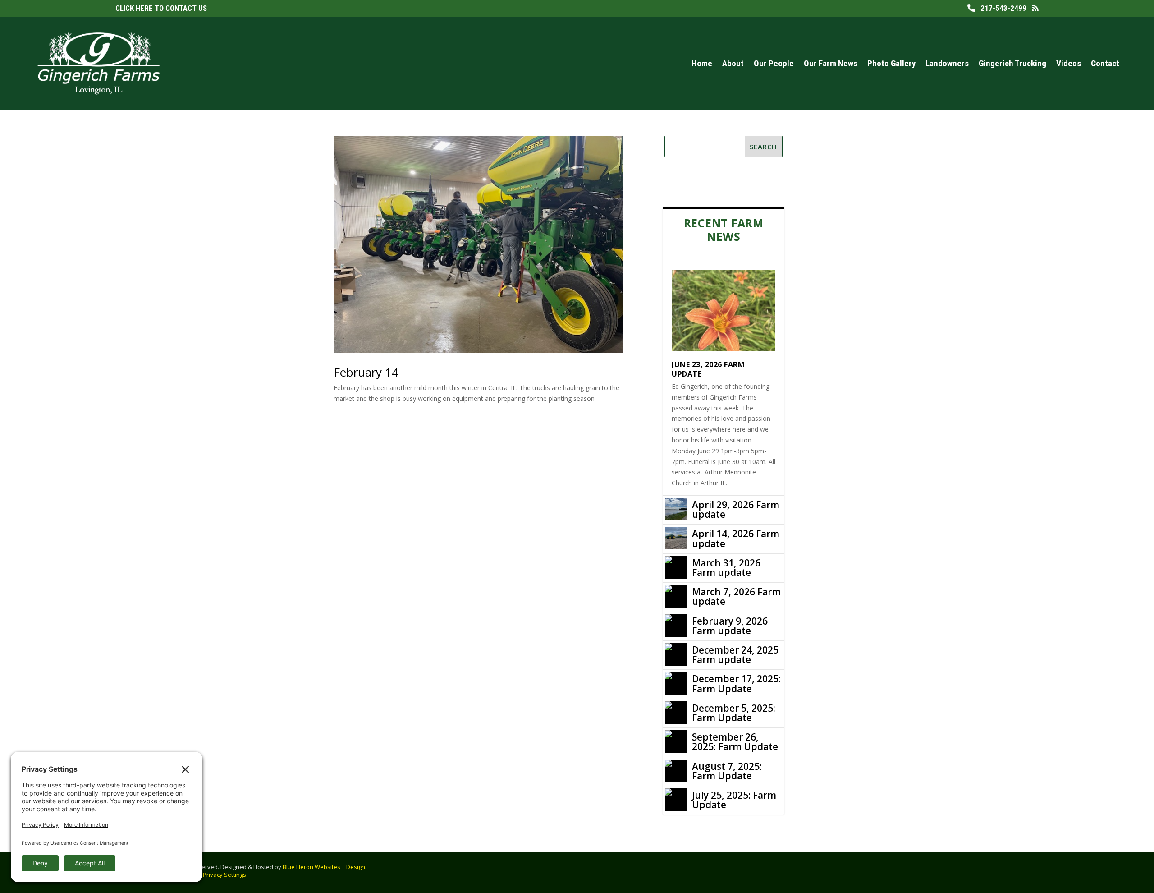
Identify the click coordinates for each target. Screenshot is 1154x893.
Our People (774, 63)
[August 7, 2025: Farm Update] (676, 771)
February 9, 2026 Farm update (730, 626)
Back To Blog (702, 181)
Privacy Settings (224, 874)
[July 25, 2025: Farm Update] (676, 799)
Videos (1068, 63)
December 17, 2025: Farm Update (736, 683)
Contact (1105, 63)
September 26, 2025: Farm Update (735, 742)
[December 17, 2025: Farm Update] (676, 683)
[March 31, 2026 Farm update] (676, 567)
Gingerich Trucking (1012, 63)
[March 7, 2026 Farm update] (676, 596)
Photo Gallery (891, 63)
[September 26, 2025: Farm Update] (676, 741)
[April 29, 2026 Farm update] (676, 509)
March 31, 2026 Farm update (726, 568)
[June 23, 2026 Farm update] (723, 310)
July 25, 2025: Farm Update (734, 800)
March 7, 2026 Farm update (736, 596)
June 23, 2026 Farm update (708, 369)
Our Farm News (830, 63)
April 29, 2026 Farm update (735, 509)
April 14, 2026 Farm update (735, 538)
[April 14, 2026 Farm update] (676, 538)
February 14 (366, 372)
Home (701, 63)
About (733, 63)
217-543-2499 (1000, 8)
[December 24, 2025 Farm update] (676, 654)
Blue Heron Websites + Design (324, 867)
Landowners (947, 63)
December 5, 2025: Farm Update (733, 713)
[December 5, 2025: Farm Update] (676, 712)
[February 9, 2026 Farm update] (676, 625)
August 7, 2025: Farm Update (727, 771)
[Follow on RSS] (1089, 870)
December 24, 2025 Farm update (735, 655)
